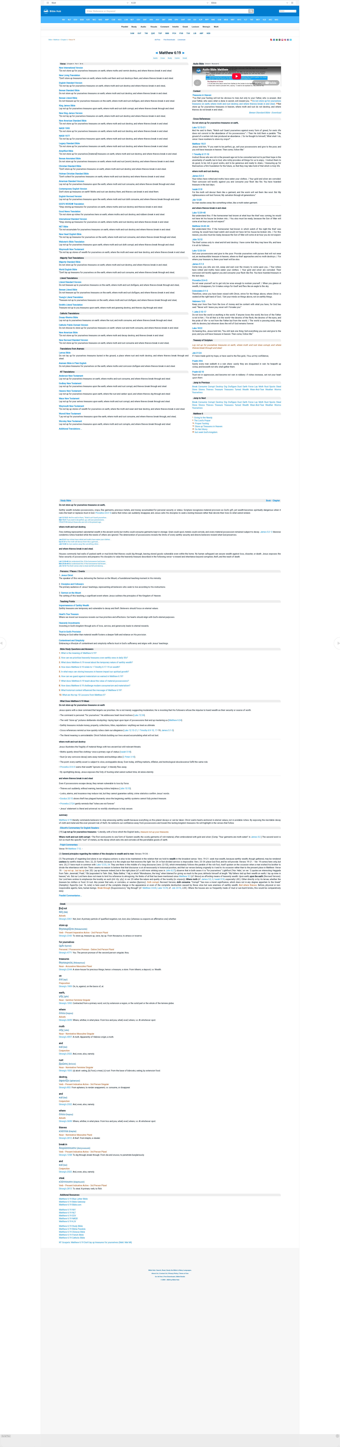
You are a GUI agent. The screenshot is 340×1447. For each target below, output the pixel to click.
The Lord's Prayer (202, 420)
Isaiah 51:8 (197, 189)
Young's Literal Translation (71, 297)
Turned (238, 389)
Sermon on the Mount (71, 593)
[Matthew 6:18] (3, 649)
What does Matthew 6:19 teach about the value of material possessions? (95, 681)
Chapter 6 (64, 40)
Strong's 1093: (66, 1003)
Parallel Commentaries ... (70, 895)
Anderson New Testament (71, 376)
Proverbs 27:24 (67, 803)
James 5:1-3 (198, 264)
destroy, (235, 104)
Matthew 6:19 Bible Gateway (72, 1202)
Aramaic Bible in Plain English (72, 363)
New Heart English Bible (70, 234)
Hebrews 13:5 (198, 301)
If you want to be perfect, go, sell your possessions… (82, 520)
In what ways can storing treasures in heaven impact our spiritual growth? (95, 671)
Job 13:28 (196, 200)
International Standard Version (73, 219)
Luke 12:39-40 (199, 212)
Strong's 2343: (66, 936)
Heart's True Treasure (69, 614)
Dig (225, 386)
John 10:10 (197, 239)
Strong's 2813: (66, 1188)
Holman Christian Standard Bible (74, 173)
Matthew (56, 40)
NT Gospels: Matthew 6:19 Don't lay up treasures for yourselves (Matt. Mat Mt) (95, 1242)
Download (276, 112)
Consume (202, 386)
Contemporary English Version (73, 189)
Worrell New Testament (70, 413)
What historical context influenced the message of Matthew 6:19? (91, 690)
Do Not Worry (201, 429)
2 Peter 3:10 (129, 757)
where (213, 104)
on (203, 104)
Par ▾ (77, 64)
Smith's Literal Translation (71, 305)
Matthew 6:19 (65, 820)
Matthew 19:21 (199, 144)
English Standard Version (70, 83)
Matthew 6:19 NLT (67, 1212)
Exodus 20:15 (66, 798)
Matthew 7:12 (74, 848)
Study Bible (65, 500)
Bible (50, 40)
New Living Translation (69, 75)
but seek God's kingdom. (206, 432)
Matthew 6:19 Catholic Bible (72, 1237)
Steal (278, 386)
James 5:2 (256, 837)
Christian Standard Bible (70, 166)
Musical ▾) (215, 64)
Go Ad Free (6, 1436)
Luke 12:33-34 (199, 250)
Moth (261, 386)
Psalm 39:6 (197, 361)
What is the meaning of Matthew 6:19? (79, 653)
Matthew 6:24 (175, 720)
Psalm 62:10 (198, 372)
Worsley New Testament (70, 421)
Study (169, 58)
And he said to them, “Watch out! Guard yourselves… (83, 518)
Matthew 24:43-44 (200, 226)
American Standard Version (71, 181)
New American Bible (68, 332)
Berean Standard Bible (69, 90)
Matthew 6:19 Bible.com (70, 1204)
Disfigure (232, 386)
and (224, 104)
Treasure (219, 389)
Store (194, 389)
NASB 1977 (64, 136)
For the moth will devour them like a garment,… (79, 542)
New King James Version (70, 113)
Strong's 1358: (66, 1155)
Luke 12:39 (163, 888)
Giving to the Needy (203, 417)
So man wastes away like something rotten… (79, 544)
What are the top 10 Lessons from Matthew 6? (83, 695)
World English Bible (68, 269)
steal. (272, 104)
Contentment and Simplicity (71, 640)
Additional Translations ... (70, 429)
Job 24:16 (176, 888)
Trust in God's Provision (70, 631)
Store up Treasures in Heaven (208, 426)
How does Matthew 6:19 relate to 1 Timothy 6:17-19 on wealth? (90, 667)
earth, (207, 104)
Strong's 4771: (66, 952)
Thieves (209, 389)
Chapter (276, 500)
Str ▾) (81, 64)
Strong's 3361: (66, 919)
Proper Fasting (202, 423)
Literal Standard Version (70, 282)
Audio (155, 58)
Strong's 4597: (66, 1037)
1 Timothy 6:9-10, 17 (147, 730)
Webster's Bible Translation (71, 242)
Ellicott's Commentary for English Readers (79, 828)
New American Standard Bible (72, 120)
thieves (253, 104)
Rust (266, 386)
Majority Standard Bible (69, 262)
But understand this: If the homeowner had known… (83, 561)
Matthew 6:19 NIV (67, 1209)
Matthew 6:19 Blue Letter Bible (73, 1199)
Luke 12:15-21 (199, 127)
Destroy (219, 386)
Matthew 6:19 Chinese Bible (72, 1232)
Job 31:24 (196, 353)
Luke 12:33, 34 (103, 864)
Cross (162, 58)
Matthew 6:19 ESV (67, 1215)
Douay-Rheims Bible (68, 317)
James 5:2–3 (266, 532)
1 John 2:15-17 (199, 312)
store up (263, 101)
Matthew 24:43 (149, 888)
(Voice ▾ (207, 64)
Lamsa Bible (65, 352)
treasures (196, 104)
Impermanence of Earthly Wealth (74, 605)
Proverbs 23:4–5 (103, 513)
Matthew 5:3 (184, 876)
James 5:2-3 (198, 176)
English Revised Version (70, 196)
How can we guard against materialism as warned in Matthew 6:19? (92, 676)
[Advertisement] (170, 480)
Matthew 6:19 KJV (67, 1221)
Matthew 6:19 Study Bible (71, 1226)
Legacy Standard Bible (69, 143)
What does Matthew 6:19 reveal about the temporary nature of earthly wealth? (97, 662)
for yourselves (274, 101)
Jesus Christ (67, 575)
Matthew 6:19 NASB (68, 1218)
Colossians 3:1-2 (200, 291)
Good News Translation (69, 211)
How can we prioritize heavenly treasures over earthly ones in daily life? (94, 657)
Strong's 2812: (66, 1138)
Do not (255, 101)
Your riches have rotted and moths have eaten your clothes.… (85, 539)
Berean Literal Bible (68, 98)
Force (251, 386)
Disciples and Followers (72, 584)
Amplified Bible (66, 151)
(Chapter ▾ (70, 64)
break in (261, 104)
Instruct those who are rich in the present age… (80, 522)
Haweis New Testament (70, 391)
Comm (177, 58)
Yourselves (197, 392)
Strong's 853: (65, 1087)
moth (219, 104)
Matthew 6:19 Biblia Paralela (72, 1229)
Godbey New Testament (70, 383)
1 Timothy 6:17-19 (200, 154)
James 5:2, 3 (207, 879)
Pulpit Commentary (69, 844)
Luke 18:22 (197, 328)
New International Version (71, 67)
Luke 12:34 (139, 715)
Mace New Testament (69, 398)
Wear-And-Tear (257, 389)
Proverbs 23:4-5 (199, 280)
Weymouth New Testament (71, 249)
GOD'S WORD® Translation (71, 204)
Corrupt (211, 386)
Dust (239, 386)
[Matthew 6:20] (336, 649)
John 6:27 (170, 870)
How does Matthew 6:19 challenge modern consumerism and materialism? (95, 685)
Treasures (228, 389)
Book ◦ (269, 500)
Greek (184, 58)
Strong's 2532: (66, 1054)
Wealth (245, 389)
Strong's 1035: (66, 1070)
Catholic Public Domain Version (73, 325)
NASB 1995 (64, 128)
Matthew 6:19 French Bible (71, 1235)
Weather (269, 389)
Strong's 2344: (66, 969)
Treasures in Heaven (201, 95)
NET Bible (63, 226)
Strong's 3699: (66, 1020)
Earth (245, 386)
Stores (202, 389)
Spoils (272, 386)
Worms (277, 389)
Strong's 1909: (66, 986)
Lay (256, 386)
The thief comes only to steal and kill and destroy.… (81, 566)
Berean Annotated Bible (70, 158)
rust (228, 104)
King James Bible (67, 105)
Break (194, 386)
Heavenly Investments (69, 623)
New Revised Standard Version (73, 340)
